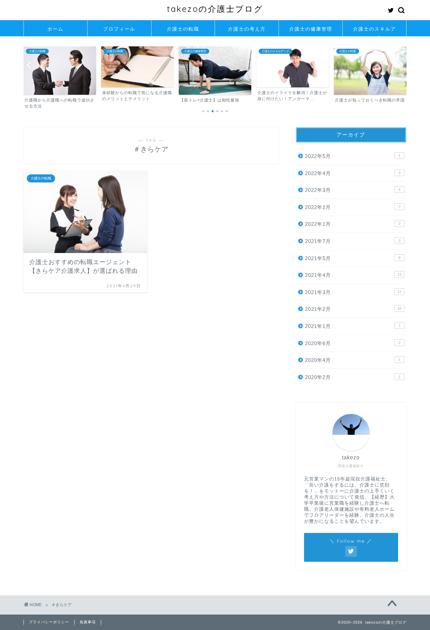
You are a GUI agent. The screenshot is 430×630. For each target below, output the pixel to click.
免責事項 (88, 622)
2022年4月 (352, 173)
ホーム (55, 29)
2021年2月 (353, 309)
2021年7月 (352, 241)
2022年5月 (352, 156)
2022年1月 (352, 224)
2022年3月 (352, 190)
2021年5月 (352, 258)
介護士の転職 (183, 29)
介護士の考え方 (247, 29)
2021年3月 (353, 292)
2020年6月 (352, 343)
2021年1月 (352, 326)
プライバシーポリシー (49, 622)
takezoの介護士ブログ (215, 9)
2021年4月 (353, 275)
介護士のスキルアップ (374, 31)
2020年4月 (352, 360)
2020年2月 (352, 377)
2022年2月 (352, 207)
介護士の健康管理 (310, 29)
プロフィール (119, 29)
